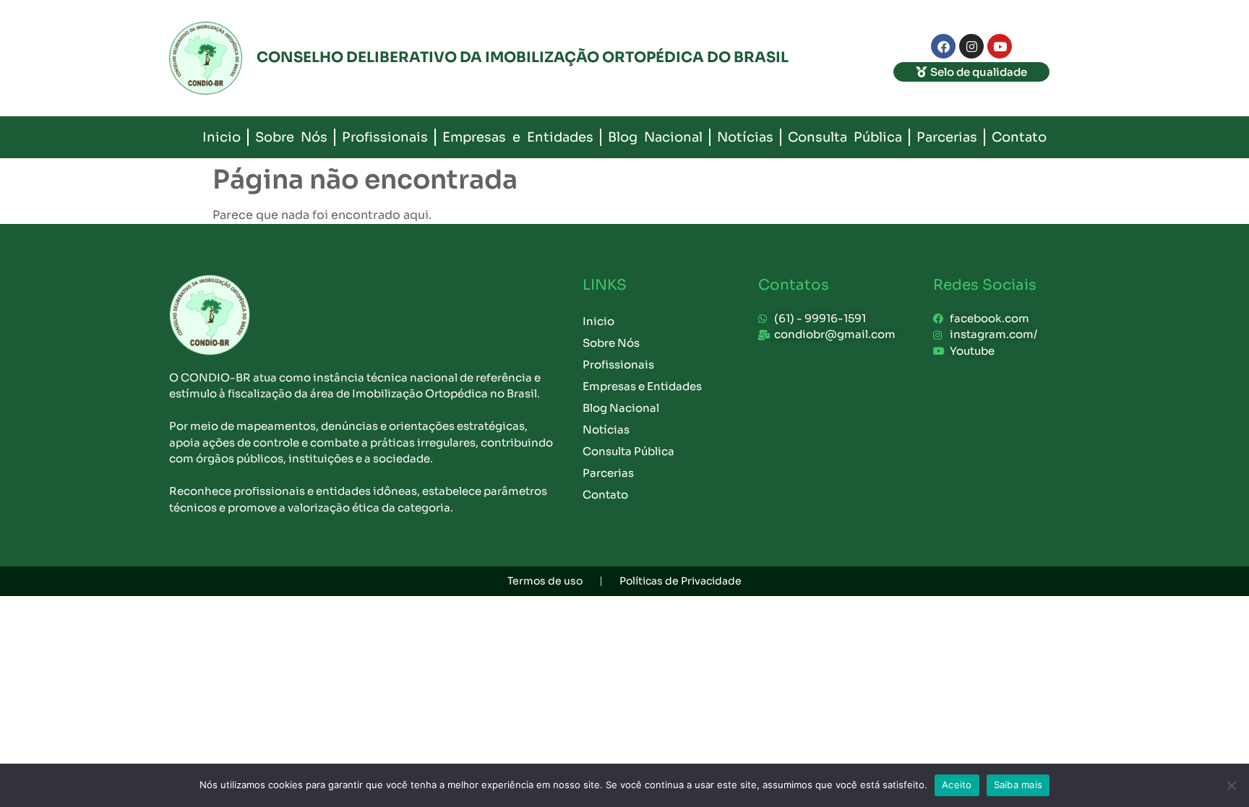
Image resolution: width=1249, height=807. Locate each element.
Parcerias (947, 137)
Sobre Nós (291, 137)
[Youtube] (999, 46)
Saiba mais (1018, 784)
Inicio (221, 137)
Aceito (957, 784)
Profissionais (385, 137)
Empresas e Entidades (517, 137)
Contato (1019, 137)
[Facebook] (943, 46)
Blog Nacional (655, 137)
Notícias (745, 137)
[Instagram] (971, 46)
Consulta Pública (845, 137)
